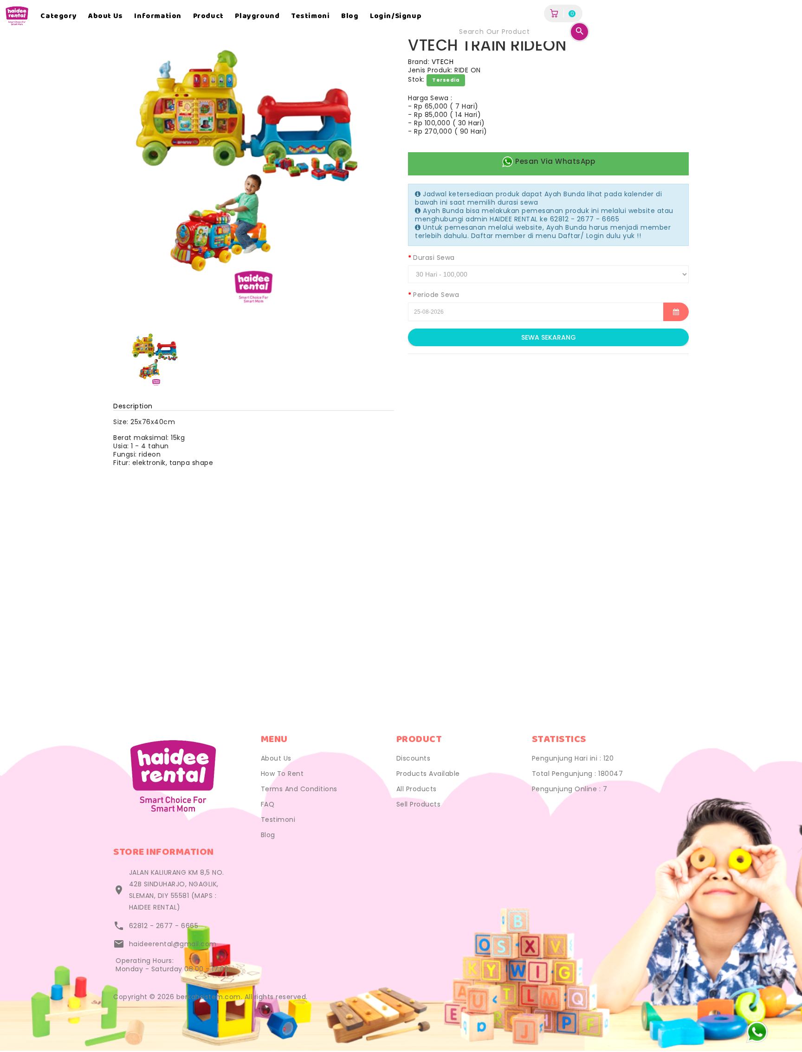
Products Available (428, 773)
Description (133, 406)
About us (105, 16)
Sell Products (418, 804)
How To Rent (282, 773)
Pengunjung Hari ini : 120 (573, 758)
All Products (416, 789)
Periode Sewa (436, 294)
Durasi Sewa (434, 257)
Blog (349, 16)
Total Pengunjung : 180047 (577, 773)
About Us (276, 758)
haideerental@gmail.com (173, 944)
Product (208, 16)
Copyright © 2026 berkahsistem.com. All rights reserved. (210, 996)
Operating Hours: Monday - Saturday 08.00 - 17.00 (172, 964)
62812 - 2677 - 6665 (164, 926)
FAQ (268, 804)
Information (157, 16)
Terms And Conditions (299, 789)
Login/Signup (395, 16)
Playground (257, 16)
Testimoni (310, 16)
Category (58, 16)
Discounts (413, 758)
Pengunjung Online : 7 (570, 789)
